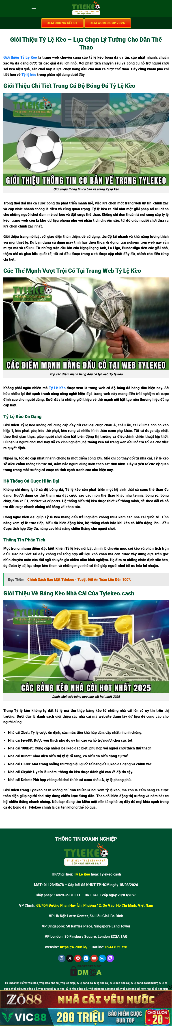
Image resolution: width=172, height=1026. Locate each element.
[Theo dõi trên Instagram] (61, 958)
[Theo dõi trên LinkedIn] (86, 958)
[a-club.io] (86, 8)
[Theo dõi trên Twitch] (110, 958)
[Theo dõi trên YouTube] (94, 958)
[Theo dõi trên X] (69, 958)
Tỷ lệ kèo (29, 75)
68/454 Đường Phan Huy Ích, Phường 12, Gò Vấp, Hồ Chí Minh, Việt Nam (94, 905)
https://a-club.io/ (74, 947)
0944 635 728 (116, 947)
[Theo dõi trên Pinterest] (78, 958)
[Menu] (34, 8)
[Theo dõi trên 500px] (102, 958)
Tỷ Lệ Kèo (57, 388)
